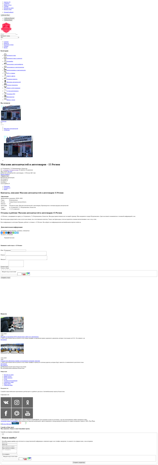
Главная (6, 41)
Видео (5, 47)
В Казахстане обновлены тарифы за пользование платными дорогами (20, 361)
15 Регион (3, 121)
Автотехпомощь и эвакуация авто (16, 70)
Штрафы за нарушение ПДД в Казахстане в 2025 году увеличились (20, 336)
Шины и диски (11, 99)
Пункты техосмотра (12, 85)
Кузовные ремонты (12, 79)
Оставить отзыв (13, 170)
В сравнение (29, 170)
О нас (5, 379)
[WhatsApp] (13, 233)
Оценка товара (5, 268)
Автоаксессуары (11, 55)
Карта (5, 189)
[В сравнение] (1, 124)
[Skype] (15, 233)
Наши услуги (7, 376)
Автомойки (10, 61)
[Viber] (11, 233)
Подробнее (4, 339)
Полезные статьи (8, 44)
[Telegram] (18, 233)
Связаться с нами (9, 382)
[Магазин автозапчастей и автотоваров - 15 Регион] (18, 160)
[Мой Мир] (6, 233)
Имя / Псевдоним (5, 250)
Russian (12, 18)
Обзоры (6, 46)
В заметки (22, 170)
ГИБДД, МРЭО (11, 76)
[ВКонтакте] (2, 233)
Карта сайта (7, 383)
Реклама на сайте (9, 374)
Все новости (4, 365)
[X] (9, 233)
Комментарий (4, 266)
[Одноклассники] (4, 233)
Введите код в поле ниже (9, 271)
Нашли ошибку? (5, 174)
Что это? (9, 171)
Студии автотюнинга (13, 91)
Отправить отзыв (5, 277)
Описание (7, 186)
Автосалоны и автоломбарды (15, 64)
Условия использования (10, 380)
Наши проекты (8, 377)
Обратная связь (8, 385)
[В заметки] (3, 124)
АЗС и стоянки (11, 73)
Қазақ (10, 20)
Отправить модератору (79, 462)
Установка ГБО (11, 94)
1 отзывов (6, 170)
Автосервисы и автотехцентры (15, 67)
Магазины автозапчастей (14, 82)
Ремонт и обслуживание (13, 88)
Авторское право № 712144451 (9, 421)
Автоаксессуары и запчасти (14, 58)
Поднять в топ (4, 176)
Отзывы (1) (7, 187)
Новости (6, 43)
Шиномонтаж (10, 97)
